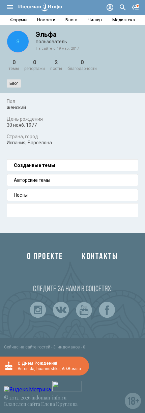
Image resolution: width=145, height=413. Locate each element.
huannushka (48, 368)
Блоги (71, 19)
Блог (13, 83)
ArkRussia (71, 368)
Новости (46, 19)
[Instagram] (38, 310)
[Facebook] (107, 310)
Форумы (18, 19)
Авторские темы (32, 180)
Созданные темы (34, 165)
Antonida (26, 368)
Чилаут (95, 19)
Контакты (100, 257)
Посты (21, 195)
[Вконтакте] (61, 310)
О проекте (45, 257)
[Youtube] (84, 310)
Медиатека (123, 19)
